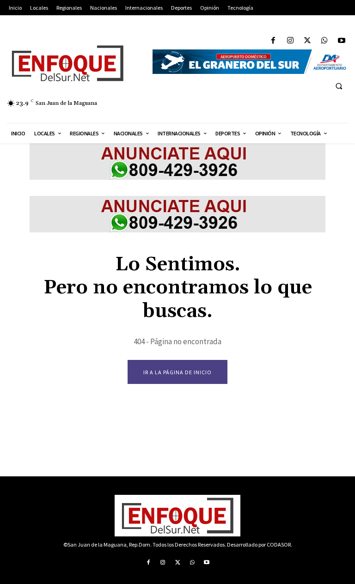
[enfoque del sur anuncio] (177, 177)
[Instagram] (290, 41)
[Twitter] (307, 41)
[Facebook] (273, 41)
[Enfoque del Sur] (74, 63)
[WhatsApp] (324, 41)
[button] (338, 85)
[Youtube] (342, 41)
